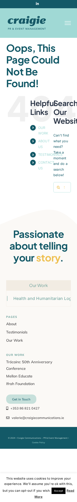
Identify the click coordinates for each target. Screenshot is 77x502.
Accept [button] (58, 490)
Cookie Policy (38, 442)
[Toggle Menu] (67, 23)
